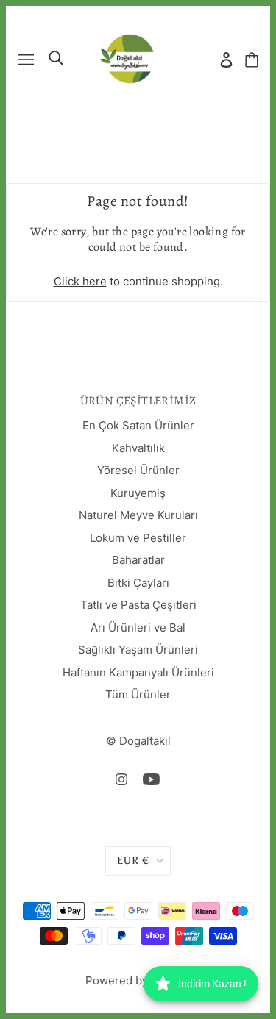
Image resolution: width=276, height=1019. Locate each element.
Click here (80, 281)
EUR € (133, 860)
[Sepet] (251, 59)
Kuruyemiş (138, 493)
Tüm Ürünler (138, 694)
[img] (121, 779)
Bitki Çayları (138, 583)
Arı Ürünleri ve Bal (138, 627)
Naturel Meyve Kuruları (138, 515)
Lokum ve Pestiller (138, 538)
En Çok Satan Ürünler (138, 425)
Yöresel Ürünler (138, 470)
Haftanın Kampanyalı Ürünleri (138, 672)
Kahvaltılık (138, 448)
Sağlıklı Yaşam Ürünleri (138, 650)
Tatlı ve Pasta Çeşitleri (138, 605)
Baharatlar (138, 560)
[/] (126, 58)
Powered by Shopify (138, 980)
